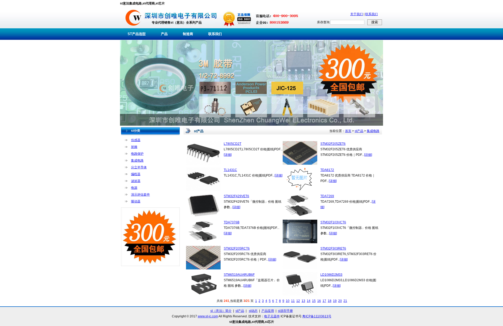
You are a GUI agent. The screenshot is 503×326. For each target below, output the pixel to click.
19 (335, 301)
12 (298, 301)
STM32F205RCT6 (237, 248)
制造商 (188, 34)
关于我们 (356, 14)
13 (303, 301)
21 (345, 301)
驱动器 (135, 201)
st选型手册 (285, 311)
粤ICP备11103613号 (316, 316)
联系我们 (371, 14)
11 (293, 301)
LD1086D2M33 (331, 275)
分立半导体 (139, 167)
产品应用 (267, 311)
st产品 (359, 131)
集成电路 (137, 160)
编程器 (135, 174)
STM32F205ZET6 (333, 144)
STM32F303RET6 (333, 248)
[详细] (228, 155)
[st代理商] (133, 27)
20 (340, 301)
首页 (348, 131)
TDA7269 (327, 196)
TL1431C (230, 170)
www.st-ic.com (208, 316)
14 (308, 301)
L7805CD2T (232, 144)
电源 (134, 188)
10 (287, 301)
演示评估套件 (140, 194)
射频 (134, 147)
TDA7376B (231, 222)
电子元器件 (272, 316)
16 (319, 301)
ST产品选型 (137, 34)
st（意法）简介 (221, 311)
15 (314, 301)
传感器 (135, 140)
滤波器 (135, 181)
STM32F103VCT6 (333, 222)
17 (324, 301)
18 (329, 301)
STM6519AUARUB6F (239, 275)
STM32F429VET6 (236, 196)
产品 (164, 34)
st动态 (253, 311)
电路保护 (137, 154)
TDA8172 (327, 170)
